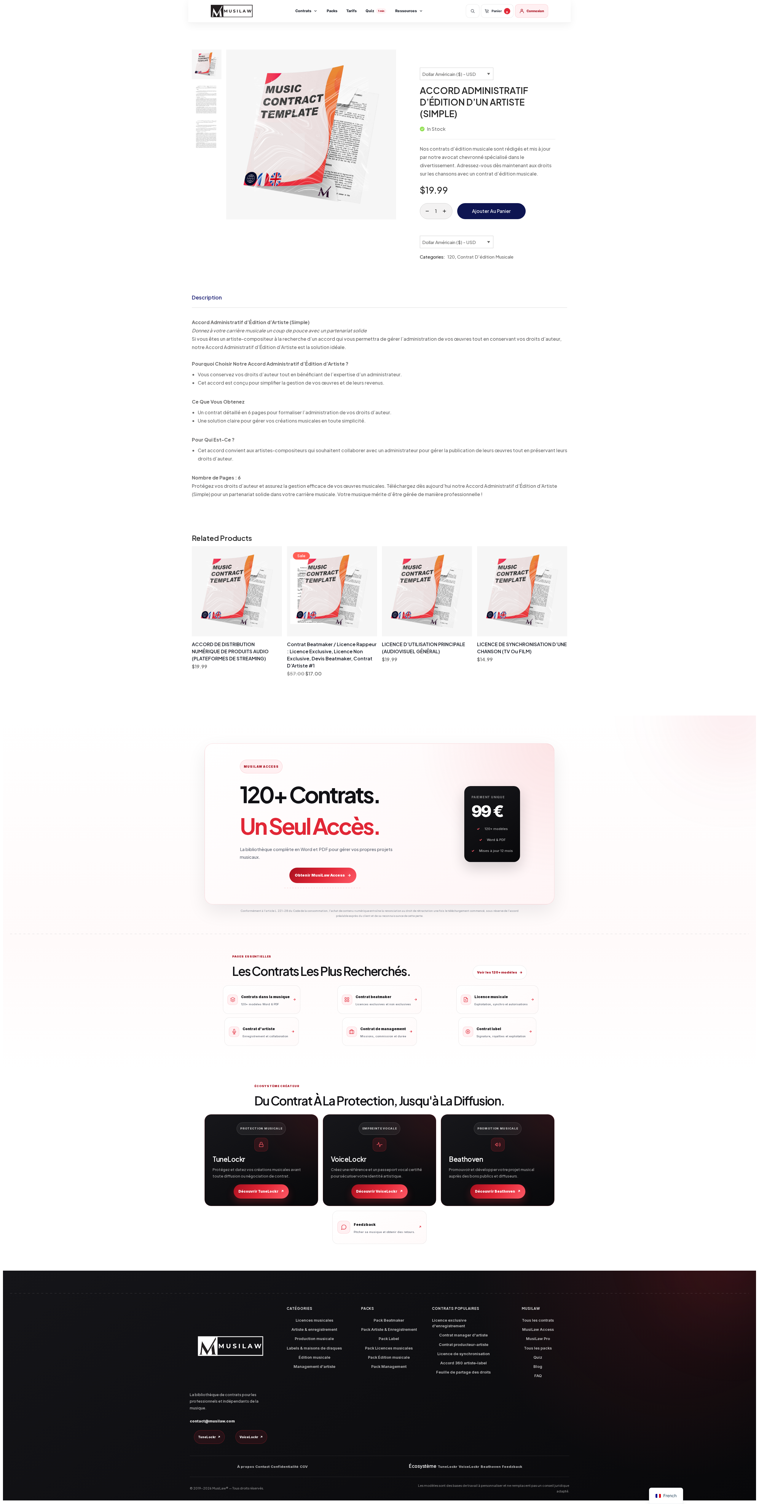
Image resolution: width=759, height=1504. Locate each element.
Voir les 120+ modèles (499, 972)
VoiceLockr (251, 1437)
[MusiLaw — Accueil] (232, 11)
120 (451, 256)
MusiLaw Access (538, 1329)
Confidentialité (285, 1467)
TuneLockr (209, 1437)
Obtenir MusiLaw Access (323, 875)
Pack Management (388, 1366)
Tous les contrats (538, 1320)
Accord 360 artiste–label (463, 1363)
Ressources (406, 11)
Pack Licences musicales (389, 1348)
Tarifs (351, 11)
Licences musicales (314, 1320)
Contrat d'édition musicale (485, 256)
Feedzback (512, 1467)
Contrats (303, 11)
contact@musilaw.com (212, 1421)
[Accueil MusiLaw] (230, 1346)
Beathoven (491, 1467)
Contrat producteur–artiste (463, 1344)
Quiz (375, 11)
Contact (262, 1467)
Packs (332, 11)
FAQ (538, 1376)
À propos (245, 1467)
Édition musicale (314, 1357)
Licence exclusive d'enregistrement (449, 1323)
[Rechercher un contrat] (472, 11)
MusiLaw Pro (538, 1338)
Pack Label (389, 1338)
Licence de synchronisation (463, 1354)
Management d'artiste (314, 1366)
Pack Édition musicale (389, 1357)
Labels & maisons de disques (314, 1348)
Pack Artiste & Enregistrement (389, 1329)
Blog (537, 1366)
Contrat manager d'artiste (463, 1335)
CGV (304, 1467)
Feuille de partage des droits (463, 1372)
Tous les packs (538, 1348)
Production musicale (314, 1338)
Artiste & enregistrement (314, 1329)
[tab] (207, 297)
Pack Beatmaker (389, 1320)
